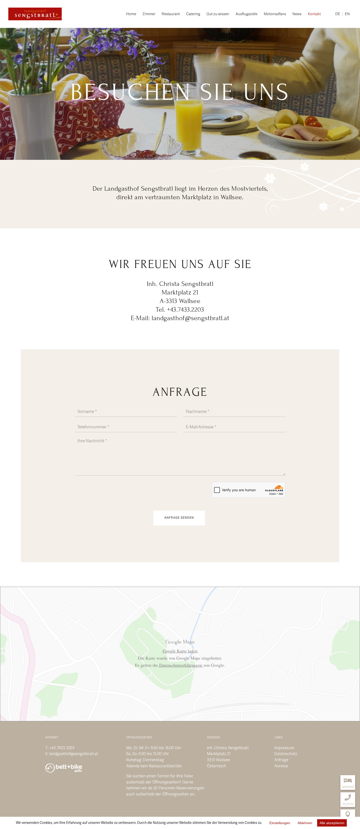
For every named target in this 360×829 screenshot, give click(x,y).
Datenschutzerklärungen (180, 665)
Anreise (281, 766)
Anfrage (281, 760)
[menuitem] (337, 20)
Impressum (284, 748)
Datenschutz (285, 753)
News (296, 14)
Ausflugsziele (246, 14)
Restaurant (171, 14)
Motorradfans (275, 14)
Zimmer (149, 14)
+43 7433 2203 (61, 748)
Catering (193, 14)
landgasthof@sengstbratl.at (73, 753)
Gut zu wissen (217, 14)
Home (131, 14)
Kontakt (314, 14)
